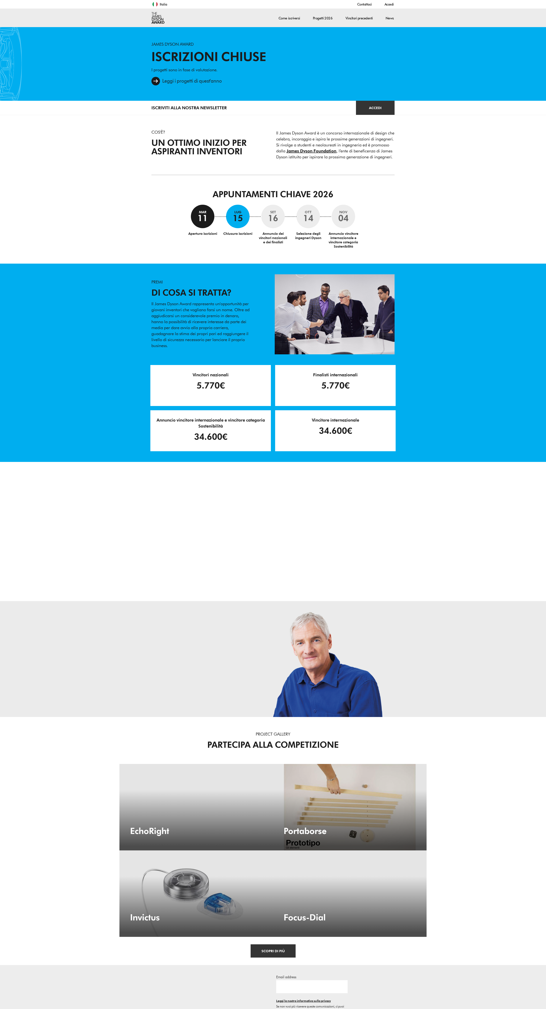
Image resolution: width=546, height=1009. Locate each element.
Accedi (389, 4)
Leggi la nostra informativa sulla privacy (303, 1001)
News (390, 18)
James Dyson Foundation (311, 150)
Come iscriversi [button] (289, 18)
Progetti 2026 (323, 18)
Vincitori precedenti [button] (359, 18)
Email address (286, 977)
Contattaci (364, 4)
